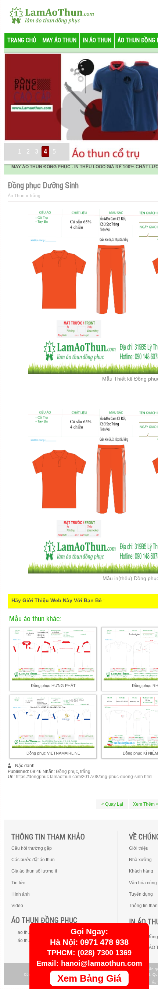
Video (17, 905)
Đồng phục (67, 771)
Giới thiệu (138, 848)
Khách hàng (141, 871)
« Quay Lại (112, 804)
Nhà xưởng (140, 859)
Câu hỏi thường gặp (31, 848)
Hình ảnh (20, 894)
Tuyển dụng (141, 894)
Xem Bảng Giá (89, 978)
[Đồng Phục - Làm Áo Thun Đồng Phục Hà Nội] (48, 15)
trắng (85, 771)
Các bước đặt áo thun (33, 859)
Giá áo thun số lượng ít (34, 871)
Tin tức (18, 882)
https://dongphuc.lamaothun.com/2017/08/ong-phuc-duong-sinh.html (84, 776)
